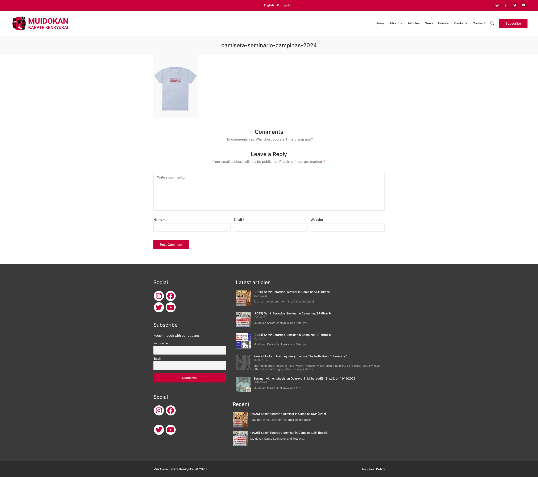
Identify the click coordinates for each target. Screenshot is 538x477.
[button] (513, 23)
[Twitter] (159, 307)
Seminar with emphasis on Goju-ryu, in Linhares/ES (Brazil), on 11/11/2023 (304, 378)
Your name (160, 343)
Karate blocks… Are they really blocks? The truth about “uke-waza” (300, 356)
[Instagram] (159, 296)
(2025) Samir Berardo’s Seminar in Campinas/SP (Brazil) (292, 313)
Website (317, 220)
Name (159, 220)
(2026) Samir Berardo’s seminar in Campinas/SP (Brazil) (292, 292)
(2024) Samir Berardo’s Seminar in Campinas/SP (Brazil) (292, 334)
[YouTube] (171, 307)
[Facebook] (171, 296)
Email (239, 220)
